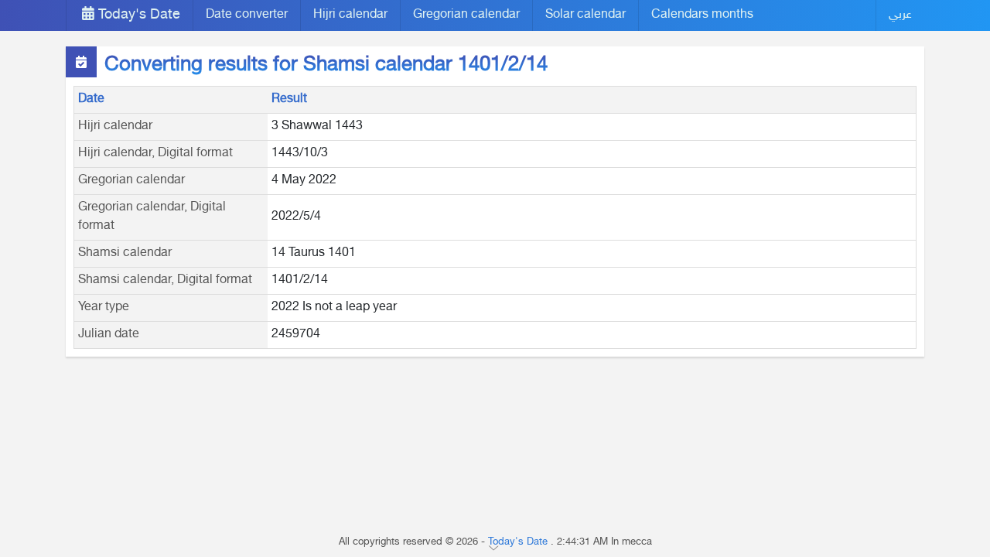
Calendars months (702, 15)
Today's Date (137, 15)
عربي (900, 15)
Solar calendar (585, 15)
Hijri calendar (350, 15)
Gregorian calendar (466, 15)
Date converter (247, 15)
